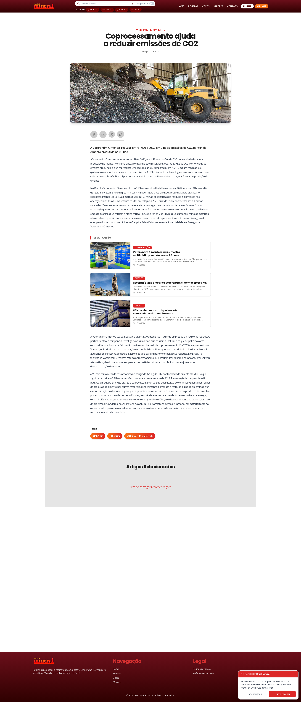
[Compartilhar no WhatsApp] (120, 134)
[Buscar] (132, 3)
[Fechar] (294, 674)
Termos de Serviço (202, 668)
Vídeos (116, 677)
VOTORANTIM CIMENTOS (150, 30)
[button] (150, 93)
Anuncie (261, 6)
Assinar (247, 6)
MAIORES (218, 6)
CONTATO (232, 6)
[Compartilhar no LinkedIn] (103, 134)
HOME (181, 6)
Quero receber (282, 693)
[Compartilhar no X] (111, 134)
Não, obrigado (254, 693)
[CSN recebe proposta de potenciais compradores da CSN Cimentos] (150, 313)
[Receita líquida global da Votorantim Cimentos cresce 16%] (150, 284)
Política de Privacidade (203, 673)
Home (116, 668)
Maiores (117, 682)
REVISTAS (193, 6)
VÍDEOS (205, 6)
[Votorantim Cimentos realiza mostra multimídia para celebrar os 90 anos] (150, 255)
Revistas (117, 673)
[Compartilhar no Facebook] (94, 134)
